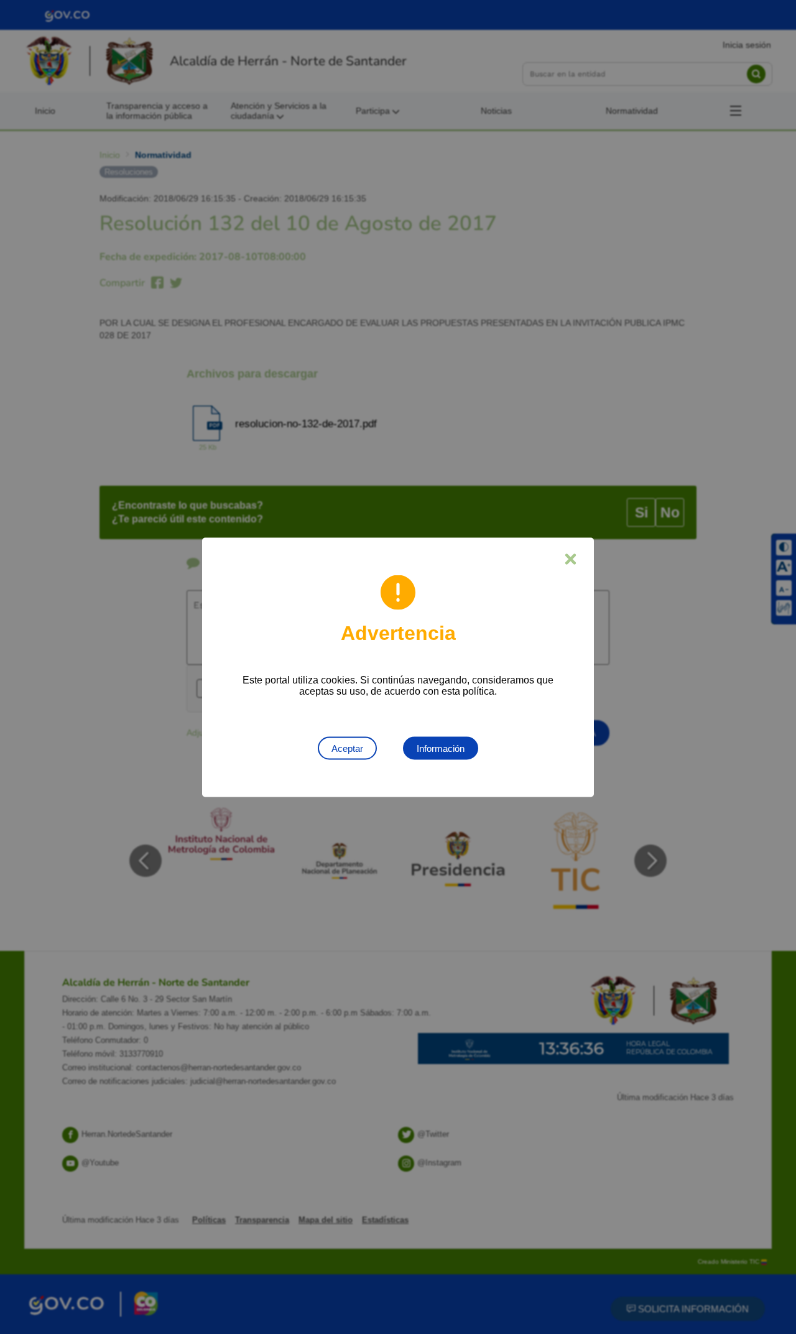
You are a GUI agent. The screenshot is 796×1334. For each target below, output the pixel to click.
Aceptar (347, 748)
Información (441, 748)
